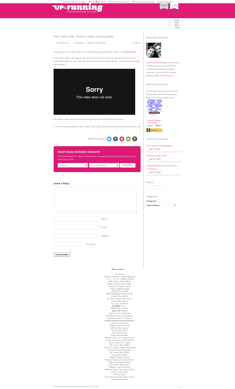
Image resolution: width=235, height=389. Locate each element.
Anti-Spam (90, 244)
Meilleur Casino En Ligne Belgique (119, 276)
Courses (177, 15)
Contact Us (87, 386)
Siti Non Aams (119, 374)
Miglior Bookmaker (119, 335)
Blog (177, 25)
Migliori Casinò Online (119, 325)
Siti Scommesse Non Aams (119, 298)
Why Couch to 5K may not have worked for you (119, 126)
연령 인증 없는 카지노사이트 (119, 293)
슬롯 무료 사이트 (119, 311)
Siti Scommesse (119, 333)
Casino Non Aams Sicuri (120, 364)
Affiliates (96, 386)
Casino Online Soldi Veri (120, 313)
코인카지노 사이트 (119, 291)
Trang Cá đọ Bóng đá (119, 289)
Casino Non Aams (119, 296)
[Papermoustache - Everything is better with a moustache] (181, 386)
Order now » (169, 97)
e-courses (155, 62)
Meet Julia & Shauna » (164, 75)
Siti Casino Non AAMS (119, 345)
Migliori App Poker (119, 379)
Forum (177, 28)
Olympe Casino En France (120, 318)
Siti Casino (119, 274)
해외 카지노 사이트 (119, 308)
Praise (176, 20)
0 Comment (137, 43)
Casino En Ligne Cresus (120, 286)
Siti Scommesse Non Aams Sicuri (120, 377)
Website (105, 236)
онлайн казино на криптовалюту (119, 320)
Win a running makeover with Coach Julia (76, 126)
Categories (151, 201)
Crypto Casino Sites (120, 372)
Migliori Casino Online (119, 357)
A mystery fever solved (156, 155)
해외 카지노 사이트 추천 (120, 281)
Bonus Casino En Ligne (119, 342)
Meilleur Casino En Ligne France (119, 338)
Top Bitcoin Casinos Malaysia (119, 315)
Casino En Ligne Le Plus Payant (119, 340)
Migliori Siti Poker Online (119, 362)
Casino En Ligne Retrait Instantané (119, 347)
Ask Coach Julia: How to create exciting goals (83, 36)
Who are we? (176, 13)
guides (165, 62)
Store (177, 18)
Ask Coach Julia (100, 43)
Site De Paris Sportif (120, 328)
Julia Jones (80, 43)
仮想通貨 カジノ (119, 306)
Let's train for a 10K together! (159, 146)
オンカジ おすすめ (119, 303)
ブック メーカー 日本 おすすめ (120, 279)
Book (177, 23)
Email (104, 227)
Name (104, 219)
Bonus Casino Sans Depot (120, 284)
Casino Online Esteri (119, 323)
